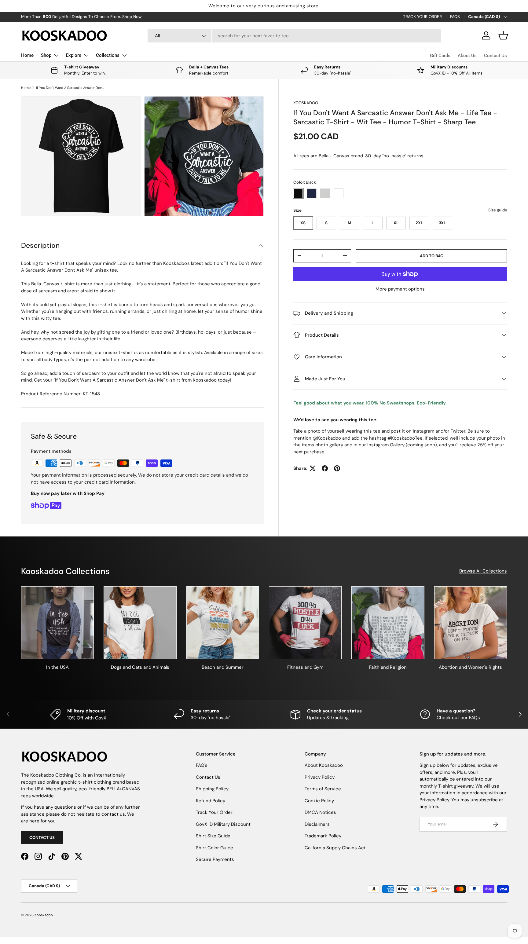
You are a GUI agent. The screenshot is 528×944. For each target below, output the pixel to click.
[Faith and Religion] (388, 623)
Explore (73, 55)
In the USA (57, 667)
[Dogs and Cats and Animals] (140, 623)
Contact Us (495, 55)
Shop (46, 55)
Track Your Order (214, 812)
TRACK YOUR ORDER (422, 16)
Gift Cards (440, 55)
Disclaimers (317, 824)
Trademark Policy (323, 836)
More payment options (400, 289)
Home (27, 55)
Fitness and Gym (305, 667)
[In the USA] (57, 623)
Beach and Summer (223, 667)
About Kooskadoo (324, 765)
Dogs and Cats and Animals (140, 667)
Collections (107, 55)
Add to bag (431, 255)
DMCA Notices (320, 812)
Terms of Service (323, 789)
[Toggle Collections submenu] (124, 55)
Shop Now (131, 16)
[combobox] (294, 35)
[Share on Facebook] (325, 468)
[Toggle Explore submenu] (86, 55)
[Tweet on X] (312, 468)
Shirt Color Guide (214, 848)
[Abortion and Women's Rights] (471, 623)
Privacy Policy (320, 777)
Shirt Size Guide (213, 836)
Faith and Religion (388, 667)
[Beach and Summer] (223, 623)
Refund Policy (210, 801)
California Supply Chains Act (335, 848)
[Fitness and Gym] (305, 623)
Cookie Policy (319, 801)
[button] (503, 35)
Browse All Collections (483, 571)
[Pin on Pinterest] (337, 468)
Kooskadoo (305, 102)
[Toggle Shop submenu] (56, 55)
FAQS (455, 16)
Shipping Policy (212, 789)
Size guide (497, 210)
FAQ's (201, 765)
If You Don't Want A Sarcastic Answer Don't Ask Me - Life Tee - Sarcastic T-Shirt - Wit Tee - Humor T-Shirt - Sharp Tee (70, 88)
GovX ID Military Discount (223, 824)
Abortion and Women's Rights (470, 667)
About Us (467, 55)
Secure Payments (215, 859)
